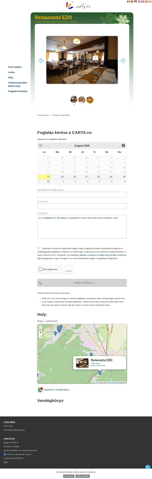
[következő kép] (123, 62)
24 (48, 176)
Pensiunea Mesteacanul (14, 430)
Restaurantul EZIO (18, 52)
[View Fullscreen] (40, 327)
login (6, 462)
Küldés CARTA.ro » (84, 283)
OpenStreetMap (113, 382)
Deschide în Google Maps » (56, 390)
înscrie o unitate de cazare (19, 454)
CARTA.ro (9, 439)
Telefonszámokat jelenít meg (17, 84)
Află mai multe (83, 476)
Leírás (11, 72)
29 (111, 176)
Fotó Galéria (14, 67)
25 (62, 176)
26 (74, 176)
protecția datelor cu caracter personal (20, 450)
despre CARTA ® (11, 442)
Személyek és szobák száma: (50, 190)
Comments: (42, 213)
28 (98, 176)
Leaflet (96, 382)
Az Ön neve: (42, 201)
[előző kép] (41, 62)
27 (86, 176)
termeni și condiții (11, 446)
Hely (10, 77)
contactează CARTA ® (14, 458)
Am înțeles (68, 476)
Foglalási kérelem (17, 91)
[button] (99, 372)
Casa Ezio (8, 426)
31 (48, 181)
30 (124, 176)
